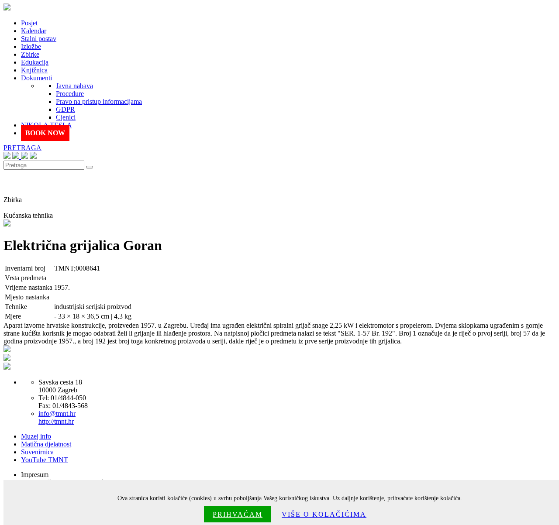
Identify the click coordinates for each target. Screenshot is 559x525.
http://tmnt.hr (56, 421)
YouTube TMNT (44, 459)
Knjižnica (34, 70)
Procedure (70, 93)
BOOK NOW (45, 133)
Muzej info (36, 436)
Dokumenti (36, 78)
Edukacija (34, 62)
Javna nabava (74, 85)
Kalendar (33, 30)
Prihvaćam (237, 514)
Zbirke (30, 54)
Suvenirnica (37, 452)
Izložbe (31, 46)
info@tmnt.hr (57, 413)
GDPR (65, 109)
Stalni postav (38, 38)
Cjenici (66, 117)
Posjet (29, 23)
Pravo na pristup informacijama (99, 101)
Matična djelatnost (46, 444)
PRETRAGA (22, 147)
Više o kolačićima (324, 514)
